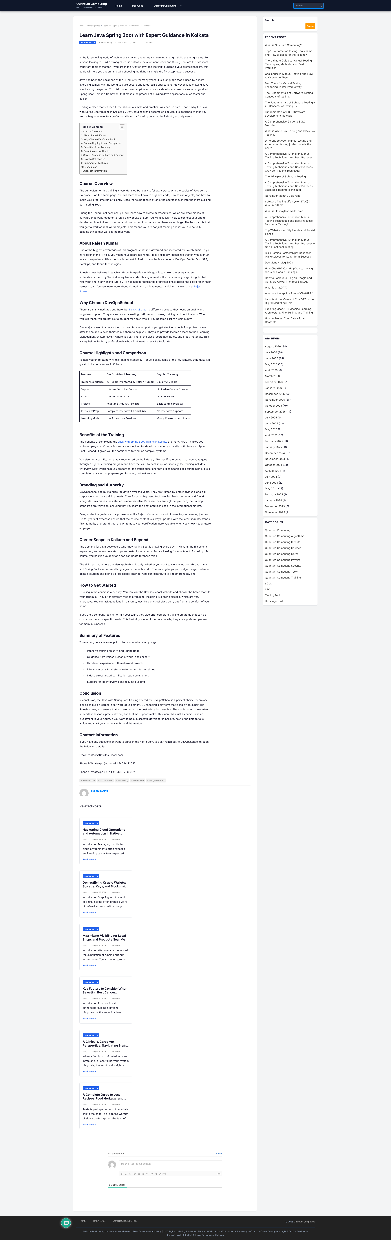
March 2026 (272, 376)
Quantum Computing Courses (283, 548)
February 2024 (274, 494)
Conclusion (91, 167)
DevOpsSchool (138, 309)
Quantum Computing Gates (281, 553)
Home (81, 26)
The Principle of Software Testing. (286, 176)
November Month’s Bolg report (283, 195)
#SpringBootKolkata (155, 780)
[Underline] (130, 1173)
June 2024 (271, 482)
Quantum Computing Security (283, 565)
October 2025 (273, 405)
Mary (85, 839)
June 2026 (271, 358)
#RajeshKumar (137, 780)
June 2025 (271, 423)
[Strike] (134, 1173)
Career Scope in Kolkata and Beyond (103, 155)
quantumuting (106, 42)
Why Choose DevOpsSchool (99, 139)
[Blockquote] (147, 1173)
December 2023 (275, 506)
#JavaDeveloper (105, 780)
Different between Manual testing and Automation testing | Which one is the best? (288, 144)
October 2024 (273, 464)
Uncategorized (93, 26)
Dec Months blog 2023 (279, 262)
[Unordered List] (143, 1173)
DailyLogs (99, 1221)
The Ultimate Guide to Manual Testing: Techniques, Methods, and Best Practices (288, 64)
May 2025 (271, 429)
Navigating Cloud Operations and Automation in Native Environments (104, 833)
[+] (164, 1173)
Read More (89, 859)
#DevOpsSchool (88, 780)
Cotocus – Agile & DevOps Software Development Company (195, 1235)
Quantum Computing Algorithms (284, 536)
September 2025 (275, 411)
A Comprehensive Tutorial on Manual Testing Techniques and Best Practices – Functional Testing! (290, 221)
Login (219, 1153)
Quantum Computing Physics (282, 559)
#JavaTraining (122, 780)
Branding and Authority (97, 151)
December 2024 (275, 453)
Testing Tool (272, 595)
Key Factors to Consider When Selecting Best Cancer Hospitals (105, 992)
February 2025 (274, 441)
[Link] (156, 1173)
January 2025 (273, 447)
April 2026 (271, 370)
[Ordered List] (139, 1173)
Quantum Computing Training (283, 577)
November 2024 (275, 458)
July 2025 (271, 417)
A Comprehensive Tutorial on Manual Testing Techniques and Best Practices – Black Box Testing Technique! (290, 186)
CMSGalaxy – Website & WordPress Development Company (133, 1231)
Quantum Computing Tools (281, 571)
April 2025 (271, 435)
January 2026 (273, 387)
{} (160, 1173)
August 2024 (273, 470)
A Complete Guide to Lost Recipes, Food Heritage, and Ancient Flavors (103, 1098)
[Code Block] (152, 1173)
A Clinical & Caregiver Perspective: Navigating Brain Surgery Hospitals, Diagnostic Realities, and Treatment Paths (105, 1047)
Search (269, 20)
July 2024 (271, 476)
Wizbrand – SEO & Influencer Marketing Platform (232, 1231)
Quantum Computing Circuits (282, 542)
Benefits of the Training (97, 147)
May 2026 (271, 364)
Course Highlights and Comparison (103, 143)
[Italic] (126, 1173)
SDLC (268, 583)
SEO (267, 589)
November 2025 (275, 399)
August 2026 (273, 346)
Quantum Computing (91, 4)
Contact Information (95, 170)
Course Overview (92, 131)
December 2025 (275, 393)
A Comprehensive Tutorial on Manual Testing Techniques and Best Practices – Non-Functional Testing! (290, 243)
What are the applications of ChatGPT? (289, 293)
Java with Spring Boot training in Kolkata (142, 441)
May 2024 (271, 488)
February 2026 (274, 382)
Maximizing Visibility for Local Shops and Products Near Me (104, 937)
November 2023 (275, 512)
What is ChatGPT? (276, 287)
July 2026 (271, 352)
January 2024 (273, 500)
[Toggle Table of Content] (120, 127)
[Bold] (122, 1173)
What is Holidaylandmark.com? (284, 211)
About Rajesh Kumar (95, 135)
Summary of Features (96, 163)
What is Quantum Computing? (283, 45)
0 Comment (147, 42)
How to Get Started (94, 159)
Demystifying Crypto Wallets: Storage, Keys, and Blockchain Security (105, 886)
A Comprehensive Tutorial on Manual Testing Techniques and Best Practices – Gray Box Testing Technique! (290, 167)
